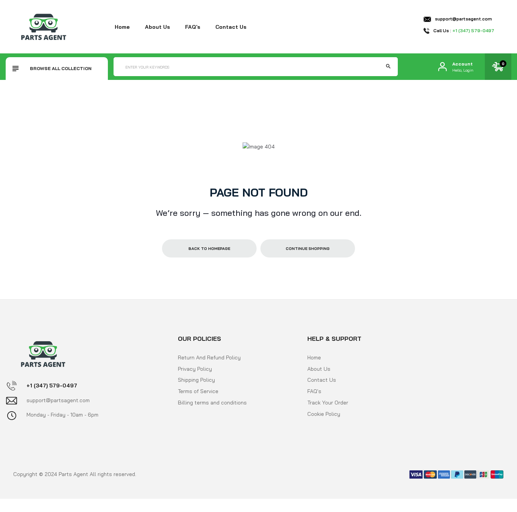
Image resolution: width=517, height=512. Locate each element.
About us (157, 26)
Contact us (230, 26)
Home (122, 26)
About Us (318, 368)
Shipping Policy (196, 379)
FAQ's (192, 26)
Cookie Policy (323, 414)
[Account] (442, 67)
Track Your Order (327, 402)
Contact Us (321, 379)
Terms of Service (198, 391)
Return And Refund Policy (209, 357)
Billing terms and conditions (212, 402)
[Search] (388, 66)
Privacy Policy (195, 368)
